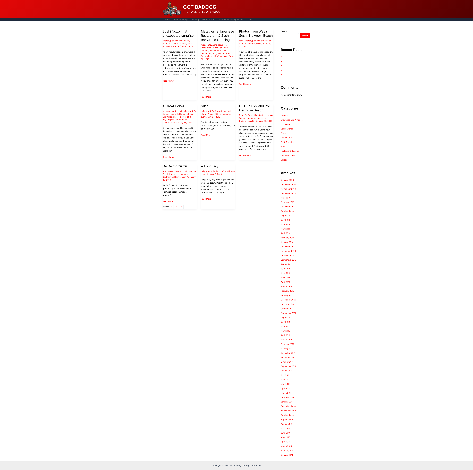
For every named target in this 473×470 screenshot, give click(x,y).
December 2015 (288, 193)
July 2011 (285, 375)
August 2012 (287, 317)
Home (167, 19)
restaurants (184, 40)
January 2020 (287, 180)
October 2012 (287, 308)
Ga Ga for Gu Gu (175, 166)
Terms (250, 19)
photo (176, 117)
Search (284, 31)
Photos (166, 40)
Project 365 (172, 119)
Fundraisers (286, 124)
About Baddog (181, 19)
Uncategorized (288, 155)
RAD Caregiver (288, 142)
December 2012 (288, 300)
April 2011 (285, 388)
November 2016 (288, 189)
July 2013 (285, 268)
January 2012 (287, 348)
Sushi (205, 106)
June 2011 (285, 379)
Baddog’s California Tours (203, 19)
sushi (184, 43)
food (203, 45)
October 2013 (287, 255)
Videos (284, 160)
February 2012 (287, 344)
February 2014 (287, 237)
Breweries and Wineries (292, 120)
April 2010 (285, 441)
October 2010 (287, 415)
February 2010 (287, 450)
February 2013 (287, 291)
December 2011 (288, 353)
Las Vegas (167, 117)
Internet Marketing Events (231, 19)
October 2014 (287, 211)
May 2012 (285, 331)
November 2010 (288, 410)
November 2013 (288, 251)
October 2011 (287, 362)
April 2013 (285, 282)
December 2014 (288, 206)
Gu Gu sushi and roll (221, 111)
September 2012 (288, 313)
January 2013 (287, 295)
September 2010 (288, 419)
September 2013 (288, 260)
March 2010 (286, 446)
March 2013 (286, 286)
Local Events (287, 129)
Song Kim (216, 53)
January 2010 (287, 455)
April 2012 (285, 335)
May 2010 (285, 437)
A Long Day (209, 166)
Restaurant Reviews (290, 151)
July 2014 (285, 220)
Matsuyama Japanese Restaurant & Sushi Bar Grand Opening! (217, 35)
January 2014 (287, 242)
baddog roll (176, 111)
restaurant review (218, 50)
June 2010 (285, 433)
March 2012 (286, 339)
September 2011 (288, 366)
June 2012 (285, 326)
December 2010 (288, 406)
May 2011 (285, 384)
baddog (166, 111)
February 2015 (287, 202)
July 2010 (285, 428)
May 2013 (285, 277)
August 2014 (287, 215)
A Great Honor (173, 106)
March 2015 (286, 198)
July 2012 (285, 322)
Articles (284, 115)
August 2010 (287, 424)
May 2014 (285, 229)
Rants (283, 146)
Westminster (222, 56)
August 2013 (287, 264)
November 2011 (288, 357)
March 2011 (286, 393)
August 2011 (286, 370)
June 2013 (285, 273)
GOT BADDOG (199, 7)
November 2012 (288, 304)
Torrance (175, 46)
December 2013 (288, 246)
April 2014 (285, 233)
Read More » (168, 80)
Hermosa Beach (186, 114)
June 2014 (285, 224)
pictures (174, 40)
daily (185, 111)
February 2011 (287, 397)
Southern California (172, 43)
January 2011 (287, 402)
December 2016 (288, 184)
